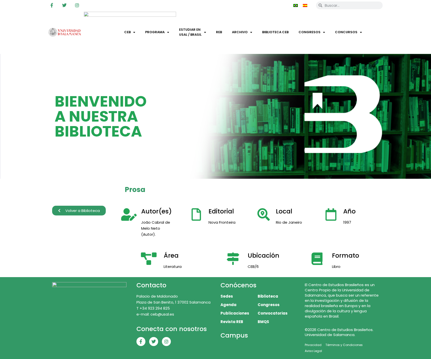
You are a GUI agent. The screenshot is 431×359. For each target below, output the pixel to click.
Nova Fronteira (222, 222)
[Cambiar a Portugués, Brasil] (295, 5)
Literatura (173, 266)
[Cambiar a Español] (305, 5)
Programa (155, 32)
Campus (234, 335)
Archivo (240, 32)
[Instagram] (77, 5)
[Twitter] (64, 5)
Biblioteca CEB (275, 32)
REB (219, 32)
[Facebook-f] (51, 5)
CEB (127, 32)
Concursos (346, 32)
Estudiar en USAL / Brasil (190, 32)
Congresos (310, 32)
